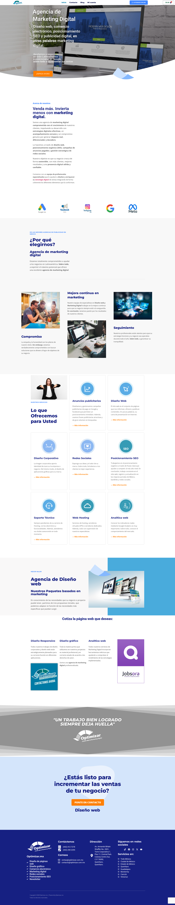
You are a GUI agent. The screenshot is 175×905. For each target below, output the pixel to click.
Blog (82, 2)
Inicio (64, 2)
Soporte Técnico (44, 517)
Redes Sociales (81, 458)
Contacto (73, 2)
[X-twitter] (137, 849)
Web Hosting (80, 517)
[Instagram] (133, 849)
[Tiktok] (125, 849)
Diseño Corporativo (46, 458)
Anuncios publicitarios (86, 400)
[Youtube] (141, 849)
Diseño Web (118, 400)
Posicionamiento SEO (124, 458)
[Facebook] (129, 849)
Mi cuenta (91, 2)
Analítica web (119, 517)
